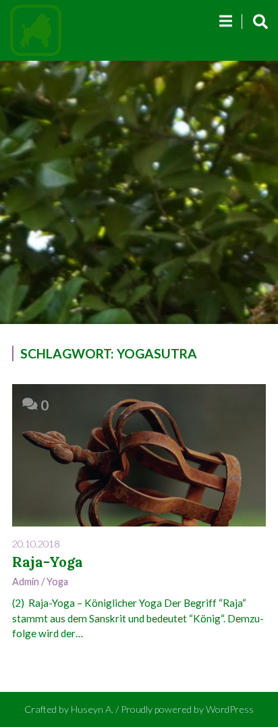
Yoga (57, 581)
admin (25, 581)
